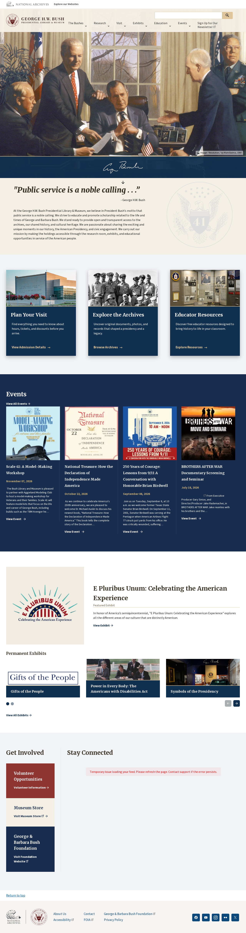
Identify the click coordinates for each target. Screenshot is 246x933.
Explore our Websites (66, 4)
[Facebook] (196, 917)
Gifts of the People (27, 691)
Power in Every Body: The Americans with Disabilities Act (119, 689)
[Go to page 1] (7, 703)
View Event (13, 519)
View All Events (16, 404)
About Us (59, 914)
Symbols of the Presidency (194, 691)
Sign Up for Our (208, 25)
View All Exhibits (17, 715)
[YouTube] (205, 917)
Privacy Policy (113, 920)
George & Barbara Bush (128, 914)
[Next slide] (236, 703)
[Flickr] (225, 917)
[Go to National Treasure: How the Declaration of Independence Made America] (91, 433)
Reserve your (192, 496)
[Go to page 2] (12, 703)
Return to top (15, 895)
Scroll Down (123, 182)
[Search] (227, 15)
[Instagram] (215, 917)
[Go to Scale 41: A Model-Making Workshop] (33, 433)
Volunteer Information (30, 787)
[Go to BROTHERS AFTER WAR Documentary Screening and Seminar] (208, 433)
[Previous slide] (228, 703)
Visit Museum (27, 816)
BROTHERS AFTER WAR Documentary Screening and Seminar (203, 473)
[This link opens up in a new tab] (16, 917)
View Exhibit (101, 625)
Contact (89, 914)
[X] (235, 917)
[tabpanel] (33, 464)
